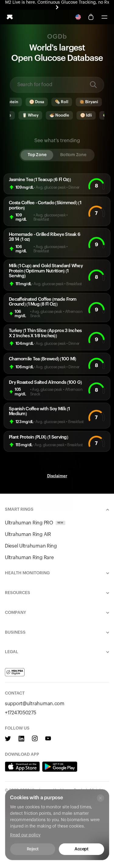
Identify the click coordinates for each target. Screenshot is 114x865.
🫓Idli (83, 115)
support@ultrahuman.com (34, 703)
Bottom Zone (73, 155)
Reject (33, 849)
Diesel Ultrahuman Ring (31, 546)
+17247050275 (20, 712)
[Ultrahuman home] (10, 17)
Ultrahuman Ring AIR (28, 534)
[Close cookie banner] (100, 798)
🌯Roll (59, 102)
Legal (11, 652)
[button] (104, 17)
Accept (81, 849)
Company (15, 613)
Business (15, 632)
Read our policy (25, 835)
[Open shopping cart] (91, 17)
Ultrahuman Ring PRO (34, 522)
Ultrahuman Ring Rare (29, 557)
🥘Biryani (86, 102)
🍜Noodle (56, 115)
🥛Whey (27, 115)
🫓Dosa (33, 102)
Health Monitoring (27, 573)
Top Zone (37, 155)
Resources (17, 593)
